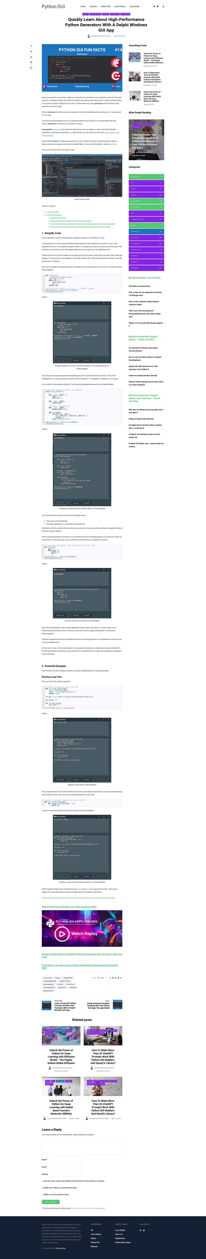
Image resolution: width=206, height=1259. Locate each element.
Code (48, 1030)
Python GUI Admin (144, 152)
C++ (134, 124)
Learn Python (120, 6)
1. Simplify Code (52, 212)
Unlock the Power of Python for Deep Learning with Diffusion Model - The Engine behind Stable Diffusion (61, 1057)
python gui (70, 984)
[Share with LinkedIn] (31, 57)
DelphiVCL (146, 207)
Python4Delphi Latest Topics (146, 277)
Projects (60, 1030)
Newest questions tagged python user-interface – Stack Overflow (144, 398)
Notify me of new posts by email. (56, 1194)
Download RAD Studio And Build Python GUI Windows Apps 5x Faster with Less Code (82, 224)
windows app (48, 990)
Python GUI (53, 6)
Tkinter (101, 1033)
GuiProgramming (49, 981)
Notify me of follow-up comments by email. (60, 1188)
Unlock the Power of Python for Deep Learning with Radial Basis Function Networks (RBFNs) (61, 1107)
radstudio (62, 987)
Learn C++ (119, 1234)
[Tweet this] (31, 51)
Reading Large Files (57, 218)
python (60, 984)
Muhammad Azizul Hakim (102, 36)
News (146, 225)
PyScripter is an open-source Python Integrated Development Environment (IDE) (80, 227)
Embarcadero (61, 1248)
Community (134, 6)
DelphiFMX (146, 201)
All (92, 1230)
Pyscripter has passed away (139, 286)
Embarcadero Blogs (122, 1242)
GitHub (114, 144)
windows (73, 987)
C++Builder (47, 978)
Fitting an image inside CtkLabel (141, 419)
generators (68, 978)
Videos (146, 262)
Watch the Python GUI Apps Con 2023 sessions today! (70, 221)
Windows (49, 1033)
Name (44, 1160)
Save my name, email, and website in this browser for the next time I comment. (74, 1181)
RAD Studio (125, 14)
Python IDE (105, 6)
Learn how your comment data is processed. (88, 1208)
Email (44, 1167)
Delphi (85, 14)
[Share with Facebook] (31, 46)
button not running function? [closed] (143, 376)
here (70, 132)
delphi (57, 978)
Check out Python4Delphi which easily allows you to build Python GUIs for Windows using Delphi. (78, 898)
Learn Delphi (120, 1230)
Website (45, 1174)
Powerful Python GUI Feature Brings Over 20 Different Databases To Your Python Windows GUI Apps (145, 141)
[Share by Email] (31, 68)
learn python (65, 981)
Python (105, 14)
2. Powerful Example (54, 215)
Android (146, 177)
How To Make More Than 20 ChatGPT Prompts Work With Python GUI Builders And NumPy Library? (103, 1107)
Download (57, 129)
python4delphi (49, 987)
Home (83, 6)
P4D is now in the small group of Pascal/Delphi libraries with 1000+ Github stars (145, 314)
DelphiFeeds (120, 1238)
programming (48, 984)
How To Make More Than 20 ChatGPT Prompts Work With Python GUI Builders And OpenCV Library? (103, 1057)
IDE (53, 1030)
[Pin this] (31, 62)
